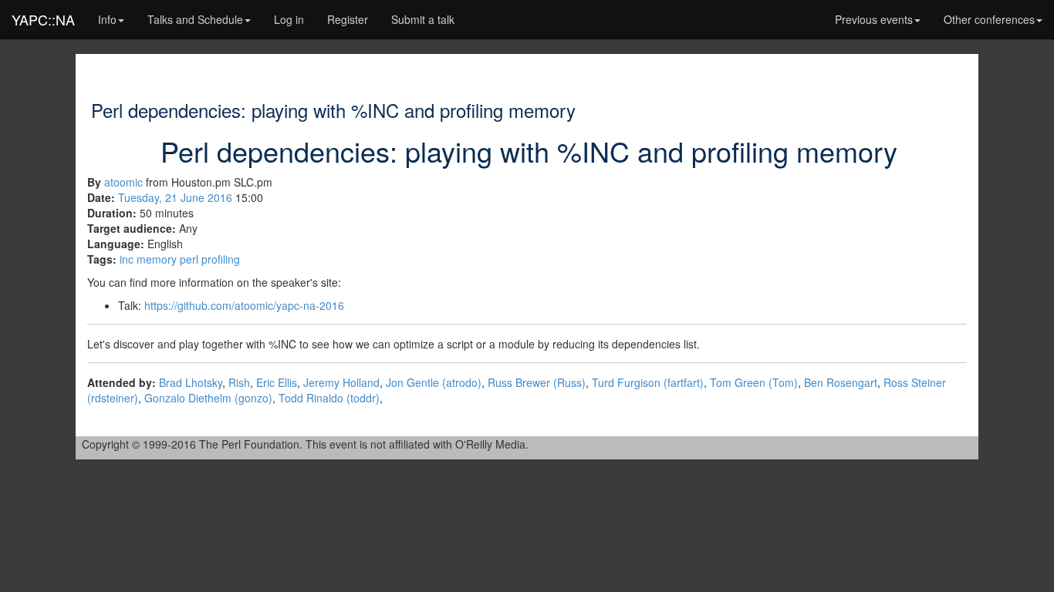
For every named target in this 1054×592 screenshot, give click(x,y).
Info (107, 19)
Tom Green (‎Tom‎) (754, 382)
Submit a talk (422, 19)
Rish (239, 382)
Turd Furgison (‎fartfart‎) (648, 382)
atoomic (123, 182)
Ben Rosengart (840, 382)
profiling (220, 259)
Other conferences (989, 19)
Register (347, 19)
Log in (289, 19)
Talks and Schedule (195, 19)
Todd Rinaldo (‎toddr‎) (329, 397)
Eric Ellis (276, 382)
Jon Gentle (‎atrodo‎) (433, 382)
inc (126, 259)
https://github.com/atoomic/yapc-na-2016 (244, 305)
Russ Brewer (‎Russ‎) (537, 382)
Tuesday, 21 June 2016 (175, 197)
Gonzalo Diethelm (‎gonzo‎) (208, 397)
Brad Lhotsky (190, 382)
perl (189, 259)
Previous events (874, 19)
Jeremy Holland (341, 382)
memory (157, 259)
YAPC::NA (43, 19)
